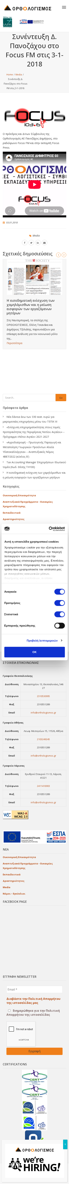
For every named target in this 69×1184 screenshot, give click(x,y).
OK (34, 652)
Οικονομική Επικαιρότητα (19, 495)
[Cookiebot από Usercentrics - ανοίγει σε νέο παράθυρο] (49, 528)
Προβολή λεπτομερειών (42, 640)
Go (61, 397)
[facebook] (24, 242)
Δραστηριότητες (13, 519)
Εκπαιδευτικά (11, 512)
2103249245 (43, 739)
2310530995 (43, 696)
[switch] (59, 603)
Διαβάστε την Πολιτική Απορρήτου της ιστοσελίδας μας (33, 1001)
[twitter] (31, 242)
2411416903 (43, 786)
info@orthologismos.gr (43, 712)
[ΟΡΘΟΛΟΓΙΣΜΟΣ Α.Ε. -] (30, 7)
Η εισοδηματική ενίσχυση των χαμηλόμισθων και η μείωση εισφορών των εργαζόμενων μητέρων (31, 306)
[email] (44, 242)
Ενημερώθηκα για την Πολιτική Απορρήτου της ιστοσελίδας (33, 1013)
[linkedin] (38, 242)
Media (36, 235)
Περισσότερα (14, 343)
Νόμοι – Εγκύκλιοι (14, 893)
